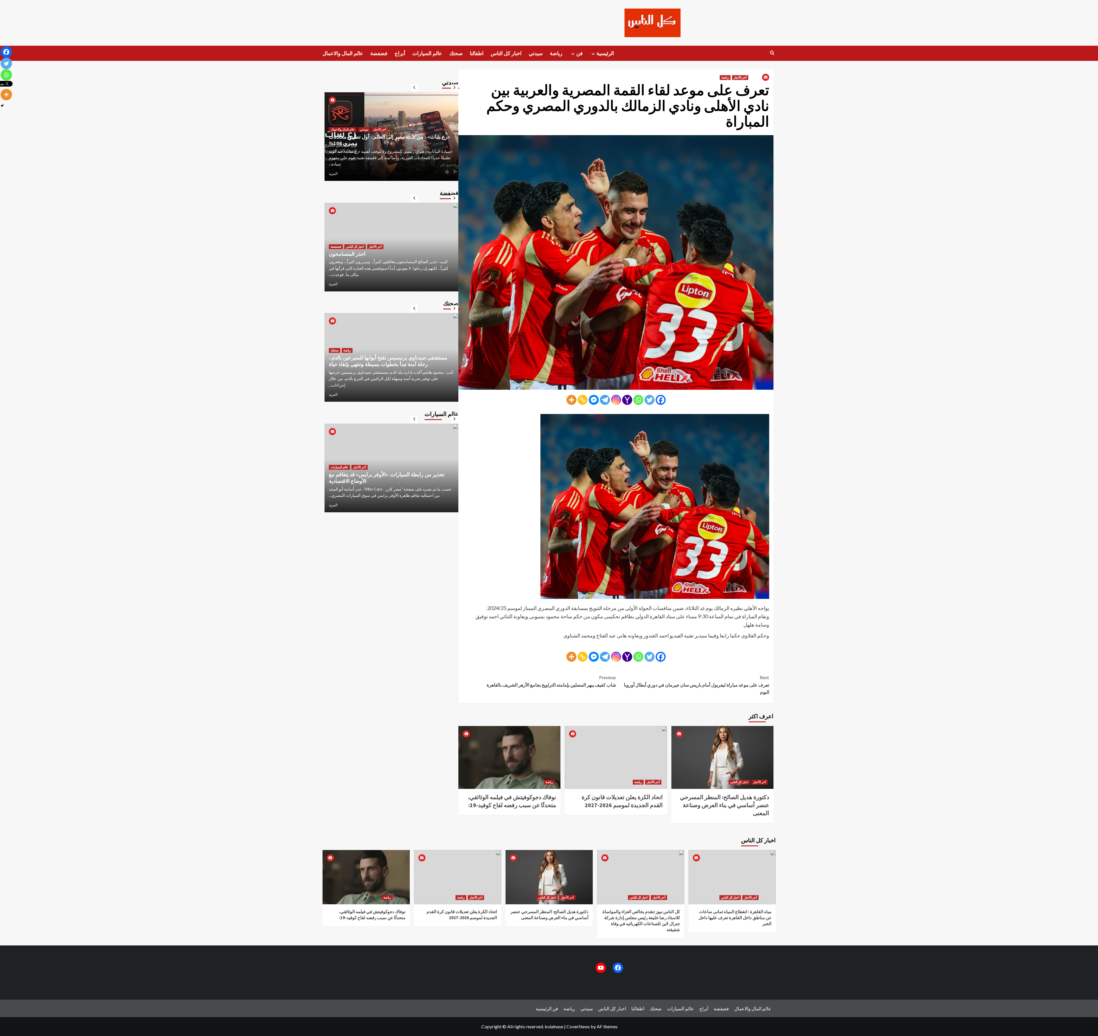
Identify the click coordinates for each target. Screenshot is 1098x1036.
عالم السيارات (427, 53)
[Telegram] (605, 400)
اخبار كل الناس (506, 53)
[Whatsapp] (638, 400)
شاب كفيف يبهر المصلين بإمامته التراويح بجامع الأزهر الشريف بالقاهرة (551, 681)
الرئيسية (605, 53)
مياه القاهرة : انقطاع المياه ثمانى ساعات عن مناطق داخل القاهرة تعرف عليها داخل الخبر (735, 917)
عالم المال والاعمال (343, 53)
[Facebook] (661, 400)
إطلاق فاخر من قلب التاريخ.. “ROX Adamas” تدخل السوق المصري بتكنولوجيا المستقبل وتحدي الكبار (390, 471)
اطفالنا (477, 53)
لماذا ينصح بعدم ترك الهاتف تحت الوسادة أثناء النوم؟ (383, 370)
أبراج (400, 53)
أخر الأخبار (740, 77)
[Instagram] (616, 400)
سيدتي (536, 53)
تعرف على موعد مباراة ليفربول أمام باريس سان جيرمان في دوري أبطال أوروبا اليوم (696, 685)
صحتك (456, 53)
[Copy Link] (583, 400)
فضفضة (378, 53)
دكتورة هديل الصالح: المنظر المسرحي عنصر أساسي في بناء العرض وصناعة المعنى (724, 805)
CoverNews (578, 1026)
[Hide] (2, 105)
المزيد (333, 173)
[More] (571, 400)
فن (579, 53)
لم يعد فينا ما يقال (347, 260)
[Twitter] (650, 400)
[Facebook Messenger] (594, 400)
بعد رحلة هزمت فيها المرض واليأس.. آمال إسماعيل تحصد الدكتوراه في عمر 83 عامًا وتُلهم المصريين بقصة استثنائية (389, 146)
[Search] (772, 53)
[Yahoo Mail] (627, 400)
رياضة (556, 53)
